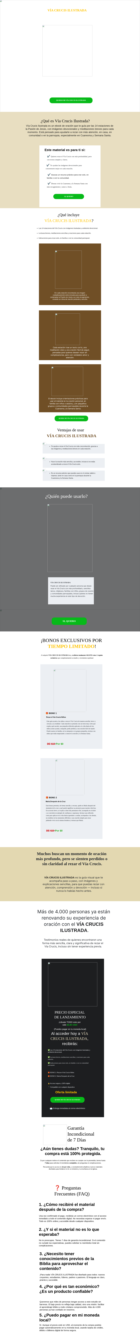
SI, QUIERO (68, 196)
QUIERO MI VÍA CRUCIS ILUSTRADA (71, 100)
